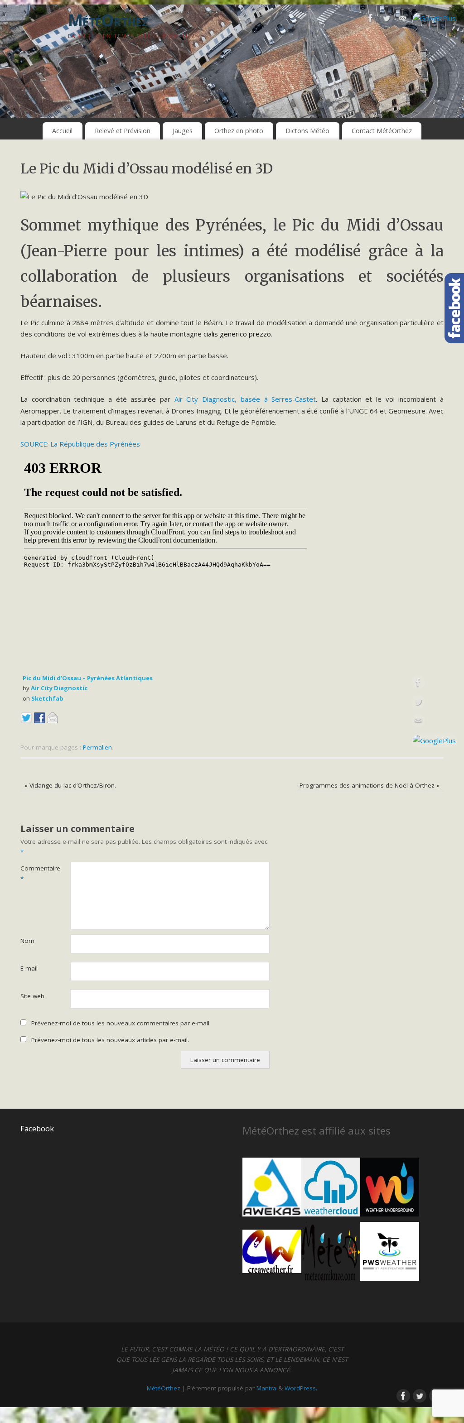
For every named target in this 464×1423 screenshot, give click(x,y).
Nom (27, 941)
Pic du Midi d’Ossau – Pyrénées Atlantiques (88, 678)
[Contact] (402, 20)
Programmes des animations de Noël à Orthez (370, 785)
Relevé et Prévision (122, 130)
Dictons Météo (307, 130)
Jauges (183, 130)
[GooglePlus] (434, 18)
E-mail (29, 968)
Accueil (62, 130)
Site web (32, 996)
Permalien (97, 747)
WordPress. (301, 1388)
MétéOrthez (108, 20)
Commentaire (32, 873)
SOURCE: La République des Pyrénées (80, 443)
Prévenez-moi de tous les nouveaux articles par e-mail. (110, 1040)
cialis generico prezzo (237, 333)
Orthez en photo (238, 130)
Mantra (266, 1388)
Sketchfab (47, 698)
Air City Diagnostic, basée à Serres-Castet (245, 399)
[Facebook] (370, 20)
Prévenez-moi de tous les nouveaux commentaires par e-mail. (121, 1023)
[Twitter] (386, 20)
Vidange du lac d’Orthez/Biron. (70, 785)
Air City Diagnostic (59, 688)
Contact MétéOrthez (382, 130)
